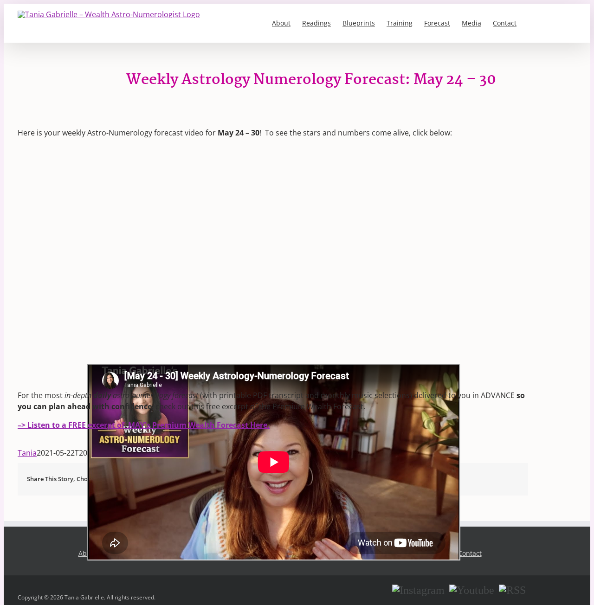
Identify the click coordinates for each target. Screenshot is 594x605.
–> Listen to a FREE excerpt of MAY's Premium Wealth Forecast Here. (144, 425)
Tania (27, 453)
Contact (470, 553)
